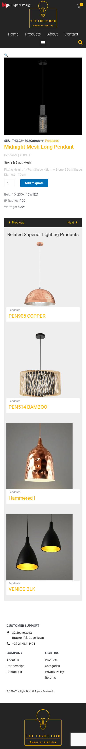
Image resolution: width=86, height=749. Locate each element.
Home (13, 34)
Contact (71, 34)
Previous (18, 222)
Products (33, 34)
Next (70, 222)
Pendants (52, 140)
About (52, 34)
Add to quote (34, 183)
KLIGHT (24, 155)
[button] (43, 42)
